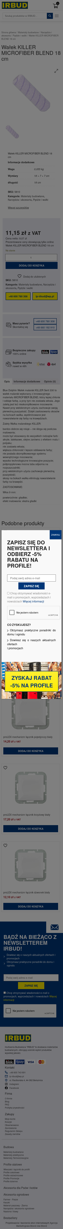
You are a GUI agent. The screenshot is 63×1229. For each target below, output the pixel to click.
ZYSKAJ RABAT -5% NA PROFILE (31, 681)
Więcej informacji (33, 601)
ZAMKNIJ (55, 534)
